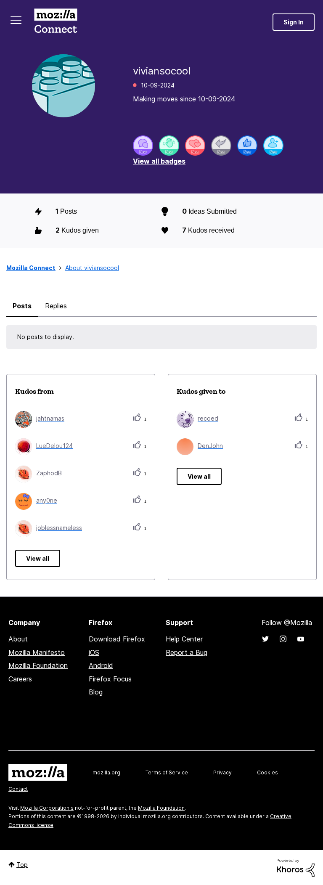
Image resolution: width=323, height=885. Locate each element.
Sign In (293, 22)
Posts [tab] (22, 306)
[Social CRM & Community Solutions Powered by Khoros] (296, 867)
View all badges (159, 161)
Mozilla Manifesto (36, 652)
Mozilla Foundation (38, 665)
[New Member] (273, 145)
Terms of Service (167, 772)
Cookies (267, 772)
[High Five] (195, 145)
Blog (96, 692)
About (18, 639)
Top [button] (22, 864)
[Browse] (16, 20)
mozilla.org (106, 772)
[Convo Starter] (143, 145)
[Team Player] (247, 145)
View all (37, 558)
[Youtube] (300, 639)
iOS (94, 652)
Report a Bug (186, 652)
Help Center (184, 639)
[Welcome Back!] (169, 145)
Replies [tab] (56, 306)
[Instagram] (283, 639)
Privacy (222, 772)
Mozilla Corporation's (47, 808)
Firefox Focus (110, 679)
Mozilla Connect (55, 22)
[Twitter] (265, 639)
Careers (20, 679)
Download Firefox (117, 639)
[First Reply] (221, 145)
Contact (18, 789)
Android (101, 665)
